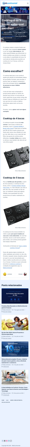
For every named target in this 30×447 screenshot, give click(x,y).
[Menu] (27, 3)
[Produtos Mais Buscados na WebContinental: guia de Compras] (15, 296)
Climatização (6, 395)
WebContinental (7, 268)
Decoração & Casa (7, 34)
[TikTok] (11, 441)
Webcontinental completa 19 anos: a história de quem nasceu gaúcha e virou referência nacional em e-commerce (14, 360)
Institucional (6, 366)
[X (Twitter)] (5, 441)
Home (3, 400)
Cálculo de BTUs (6, 402)
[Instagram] (7, 441)
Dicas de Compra (7, 311)
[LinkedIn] (9, 441)
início (3, 36)
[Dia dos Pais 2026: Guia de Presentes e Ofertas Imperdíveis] (15, 322)
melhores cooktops (15, 264)
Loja (7, 400)
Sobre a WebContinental (16, 400)
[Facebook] (3, 441)
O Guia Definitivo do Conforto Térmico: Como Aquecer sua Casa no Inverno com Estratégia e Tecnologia (15, 389)
